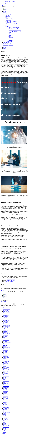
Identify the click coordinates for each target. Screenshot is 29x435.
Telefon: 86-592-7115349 (9, 1)
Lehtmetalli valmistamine (11, 21)
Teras (10, 38)
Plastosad (8, 26)
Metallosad (8, 36)
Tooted (4, 25)
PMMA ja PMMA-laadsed (15, 30)
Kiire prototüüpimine (10, 18)
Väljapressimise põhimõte (12, 23)
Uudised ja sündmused (8, 43)
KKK (7, 15)
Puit (10, 35)
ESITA (2, 290)
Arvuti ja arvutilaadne (14, 28)
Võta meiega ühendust (8, 45)
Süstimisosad (9, 41)
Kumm (10, 33)
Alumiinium (11, 37)
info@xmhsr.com (7, 3)
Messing (11, 40)
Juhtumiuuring (6, 42)
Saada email (3, 301)
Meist (4, 12)
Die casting (8, 22)
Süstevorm (8, 20)
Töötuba (8, 16)
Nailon (10, 32)
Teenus (5, 17)
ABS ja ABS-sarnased (14, 27)
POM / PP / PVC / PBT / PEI (15, 31)
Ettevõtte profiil (9, 13)
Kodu (4, 11)
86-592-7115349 (11, 279)
